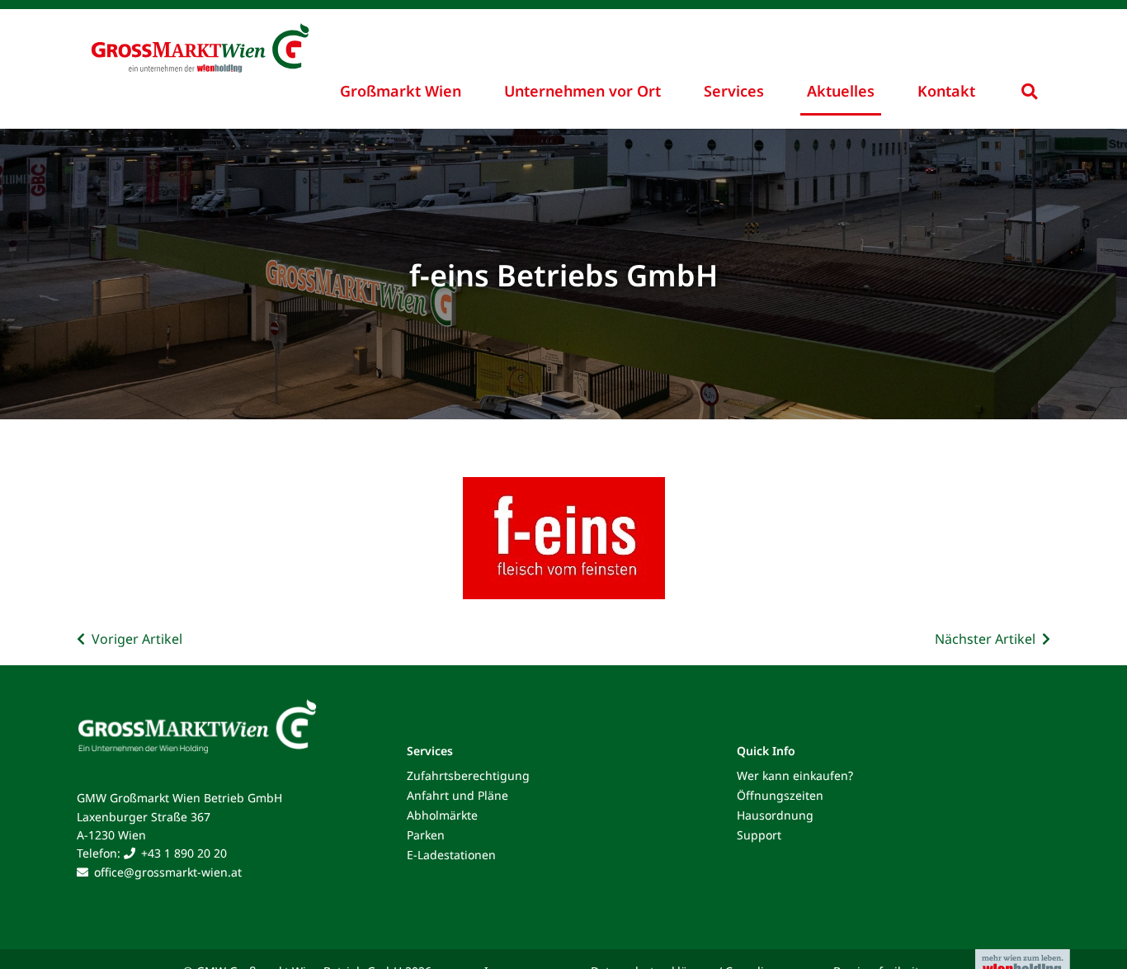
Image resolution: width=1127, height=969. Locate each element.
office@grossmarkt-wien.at (168, 872)
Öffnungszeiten (780, 795)
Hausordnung (775, 815)
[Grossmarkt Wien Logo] (225, 34)
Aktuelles (841, 91)
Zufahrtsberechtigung (468, 775)
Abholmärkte (442, 815)
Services (734, 91)
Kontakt (946, 91)
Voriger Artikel (137, 639)
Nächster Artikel (985, 639)
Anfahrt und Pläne (457, 795)
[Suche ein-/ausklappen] (1029, 91)
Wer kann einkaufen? (795, 775)
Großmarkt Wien (400, 91)
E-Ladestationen (451, 855)
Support (759, 835)
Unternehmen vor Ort (582, 91)
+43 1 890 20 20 (184, 853)
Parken (426, 835)
